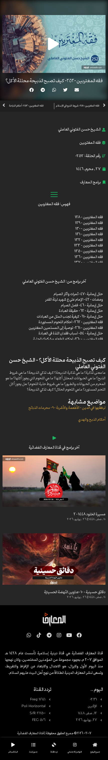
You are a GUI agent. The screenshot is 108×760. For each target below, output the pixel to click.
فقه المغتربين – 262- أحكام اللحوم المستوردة (70, 322)
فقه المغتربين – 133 (88, 245)
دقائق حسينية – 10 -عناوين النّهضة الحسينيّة (74, 592)
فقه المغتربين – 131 (89, 234)
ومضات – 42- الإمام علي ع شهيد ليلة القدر (74, 299)
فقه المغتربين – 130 (89, 228)
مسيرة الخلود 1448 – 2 (89, 514)
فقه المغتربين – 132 (89, 240)
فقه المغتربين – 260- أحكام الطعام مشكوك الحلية (68, 339)
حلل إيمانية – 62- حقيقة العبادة (81, 311)
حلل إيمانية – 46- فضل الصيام (82, 305)
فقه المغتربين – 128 (89, 217)
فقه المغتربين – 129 (89, 223)
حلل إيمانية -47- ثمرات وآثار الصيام (78, 294)
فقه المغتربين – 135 (88, 251)
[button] (76, 89)
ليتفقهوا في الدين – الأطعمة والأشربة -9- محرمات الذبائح (66, 408)
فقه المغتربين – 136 (89, 257)
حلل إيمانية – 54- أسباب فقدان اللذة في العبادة (70, 333)
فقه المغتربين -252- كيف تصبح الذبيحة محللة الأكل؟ (54, 80)
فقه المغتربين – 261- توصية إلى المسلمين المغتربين (66, 328)
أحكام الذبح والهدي (91, 419)
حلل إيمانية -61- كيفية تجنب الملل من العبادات (70, 316)
